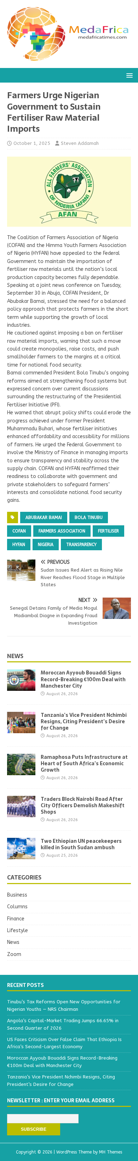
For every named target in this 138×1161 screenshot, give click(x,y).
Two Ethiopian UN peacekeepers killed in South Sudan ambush (81, 844)
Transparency (81, 544)
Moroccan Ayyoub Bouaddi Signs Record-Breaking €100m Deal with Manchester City (83, 679)
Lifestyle (17, 931)
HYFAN (18, 544)
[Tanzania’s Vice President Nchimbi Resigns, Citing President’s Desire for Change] (21, 729)
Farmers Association (62, 531)
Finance (15, 919)
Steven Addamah (80, 143)
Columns (17, 907)
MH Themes (110, 1152)
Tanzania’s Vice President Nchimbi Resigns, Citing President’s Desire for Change (84, 721)
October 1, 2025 (31, 143)
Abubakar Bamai (43, 517)
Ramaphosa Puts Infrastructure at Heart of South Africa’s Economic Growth (84, 763)
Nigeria (45, 544)
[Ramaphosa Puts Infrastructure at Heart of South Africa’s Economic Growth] (21, 771)
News (15, 656)
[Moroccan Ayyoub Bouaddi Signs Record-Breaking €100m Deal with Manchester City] (21, 687)
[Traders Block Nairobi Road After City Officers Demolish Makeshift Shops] (21, 813)
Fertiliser (108, 531)
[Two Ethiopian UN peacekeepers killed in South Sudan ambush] (21, 855)
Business (17, 895)
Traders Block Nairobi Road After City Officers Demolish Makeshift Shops (83, 805)
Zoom (14, 954)
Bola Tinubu (89, 517)
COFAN (19, 531)
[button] (128, 75)
